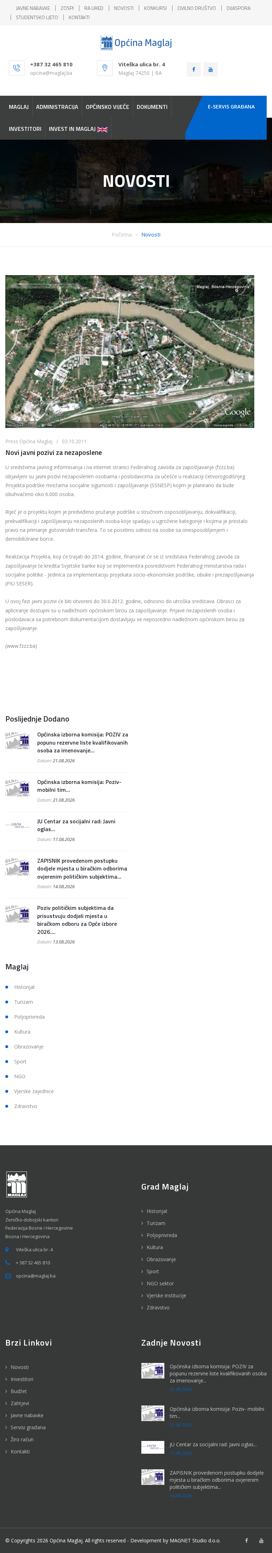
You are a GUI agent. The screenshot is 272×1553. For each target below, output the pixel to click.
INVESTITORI (25, 128)
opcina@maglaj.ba (51, 72)
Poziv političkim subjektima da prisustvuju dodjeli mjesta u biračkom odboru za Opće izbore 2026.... (77, 919)
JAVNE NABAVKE (33, 8)
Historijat (24, 987)
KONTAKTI (79, 17)
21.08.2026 (64, 760)
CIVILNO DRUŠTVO (196, 8)
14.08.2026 (64, 886)
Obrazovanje (29, 1046)
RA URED (93, 8)
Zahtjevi (20, 1403)
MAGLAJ (19, 106)
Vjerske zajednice (34, 1091)
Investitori (22, 1379)
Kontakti (20, 1451)
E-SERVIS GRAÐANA (231, 106)
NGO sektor (160, 1283)
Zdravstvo (25, 1106)
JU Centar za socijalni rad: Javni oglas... (76, 825)
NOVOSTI (124, 8)
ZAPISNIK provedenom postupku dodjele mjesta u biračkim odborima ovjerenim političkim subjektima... (82, 868)
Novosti (150, 234)
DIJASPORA (238, 8)
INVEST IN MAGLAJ (73, 128)
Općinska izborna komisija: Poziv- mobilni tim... (79, 786)
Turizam (23, 1001)
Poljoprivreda (29, 1016)
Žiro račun (22, 1439)
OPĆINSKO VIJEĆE (107, 106)
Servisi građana (28, 1427)
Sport (20, 1061)
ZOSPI (67, 8)
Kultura (22, 1031)
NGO (20, 1076)
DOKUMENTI (152, 106)
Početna (122, 234)
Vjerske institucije (166, 1295)
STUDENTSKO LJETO (37, 17)
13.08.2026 (64, 942)
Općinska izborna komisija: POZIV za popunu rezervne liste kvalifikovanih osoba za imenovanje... (82, 742)
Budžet (19, 1391)
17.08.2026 (64, 839)
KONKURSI (155, 8)
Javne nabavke (27, 1415)
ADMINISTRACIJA (57, 106)
